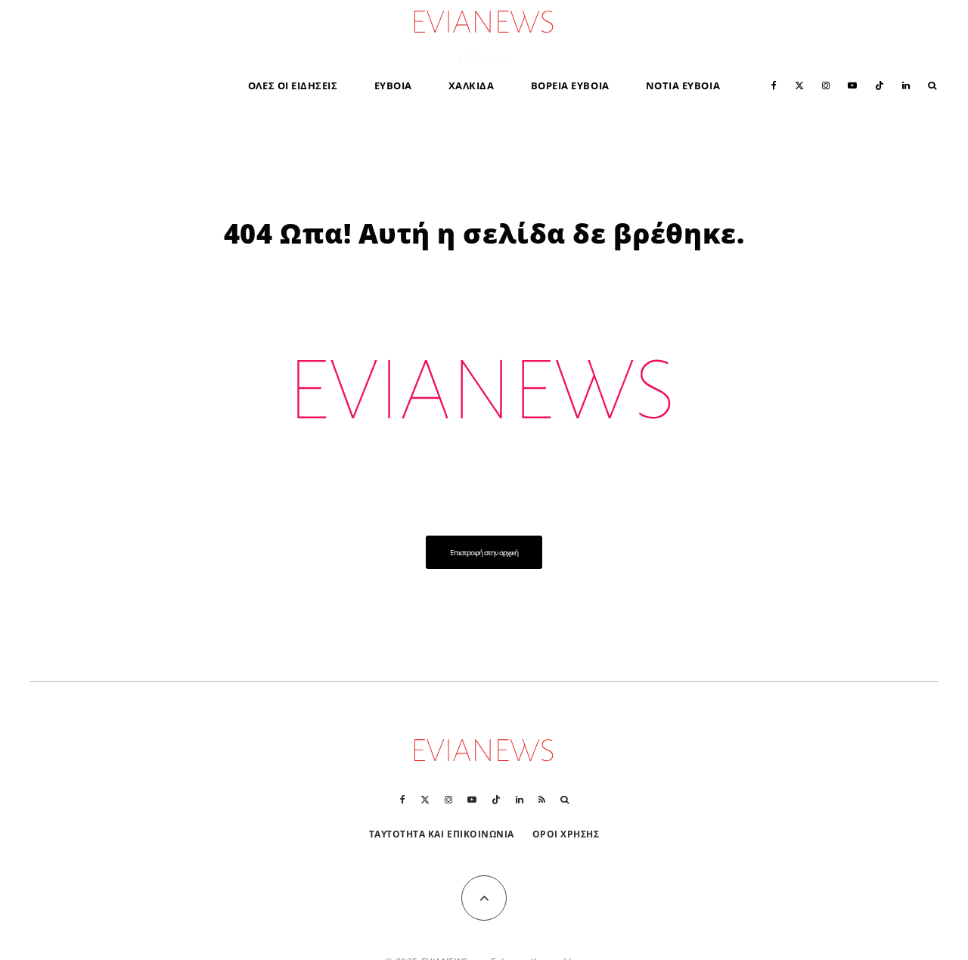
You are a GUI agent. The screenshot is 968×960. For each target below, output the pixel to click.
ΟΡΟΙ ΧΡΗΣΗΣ (566, 834)
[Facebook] (774, 84)
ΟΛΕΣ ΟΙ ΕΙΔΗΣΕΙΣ (293, 85)
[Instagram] (826, 84)
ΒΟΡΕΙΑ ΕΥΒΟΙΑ (570, 85)
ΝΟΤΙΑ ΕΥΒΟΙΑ (683, 85)
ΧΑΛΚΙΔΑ (471, 85)
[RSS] (542, 799)
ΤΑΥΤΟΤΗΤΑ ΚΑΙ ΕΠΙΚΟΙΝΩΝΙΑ (442, 834)
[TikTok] (879, 84)
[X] (799, 84)
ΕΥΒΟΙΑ (393, 85)
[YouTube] (852, 84)
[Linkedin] (906, 84)
